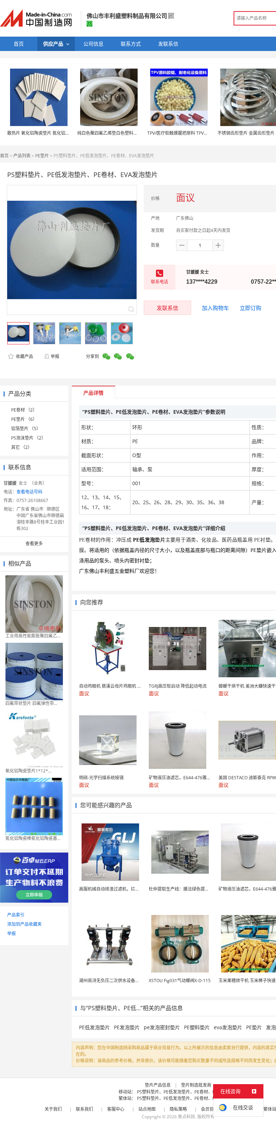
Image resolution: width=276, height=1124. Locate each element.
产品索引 (15, 915)
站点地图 (147, 1109)
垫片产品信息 (158, 1085)
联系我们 (84, 1109)
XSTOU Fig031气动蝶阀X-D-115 (180, 980)
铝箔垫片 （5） (26, 429)
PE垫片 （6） (24, 419)
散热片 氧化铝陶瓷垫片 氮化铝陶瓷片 (42, 133)
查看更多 (34, 543)
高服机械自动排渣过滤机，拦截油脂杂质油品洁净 (126, 889)
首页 (4, 156)
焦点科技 (186, 1117)
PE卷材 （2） (24, 410)
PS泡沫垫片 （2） (28, 438)
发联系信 (167, 307)
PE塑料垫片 (197, 1027)
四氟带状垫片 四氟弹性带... (31, 703)
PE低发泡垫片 (94, 1027)
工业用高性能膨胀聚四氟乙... (32, 636)
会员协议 (209, 1109)
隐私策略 (178, 1109)
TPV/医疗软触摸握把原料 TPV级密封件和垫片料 (192, 133)
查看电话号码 (29, 492)
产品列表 (22, 156)
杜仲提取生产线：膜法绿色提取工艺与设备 (190, 889)
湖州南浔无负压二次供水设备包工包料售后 (120, 980)
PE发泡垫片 (127, 1027)
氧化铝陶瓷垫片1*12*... (28, 771)
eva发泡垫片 (228, 1027)
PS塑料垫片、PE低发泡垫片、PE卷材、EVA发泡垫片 (187, 1092)
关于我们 (53, 1109)
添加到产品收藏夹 (24, 924)
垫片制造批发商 (196, 1085)
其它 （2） (21, 447)
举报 (55, 356)
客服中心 (115, 1109)
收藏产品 (24, 356)
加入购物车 (215, 307)
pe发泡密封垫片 (162, 1027)
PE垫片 (42, 156)
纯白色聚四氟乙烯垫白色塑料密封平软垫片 (118, 133)
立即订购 (250, 307)
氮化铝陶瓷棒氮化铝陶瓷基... (32, 838)
